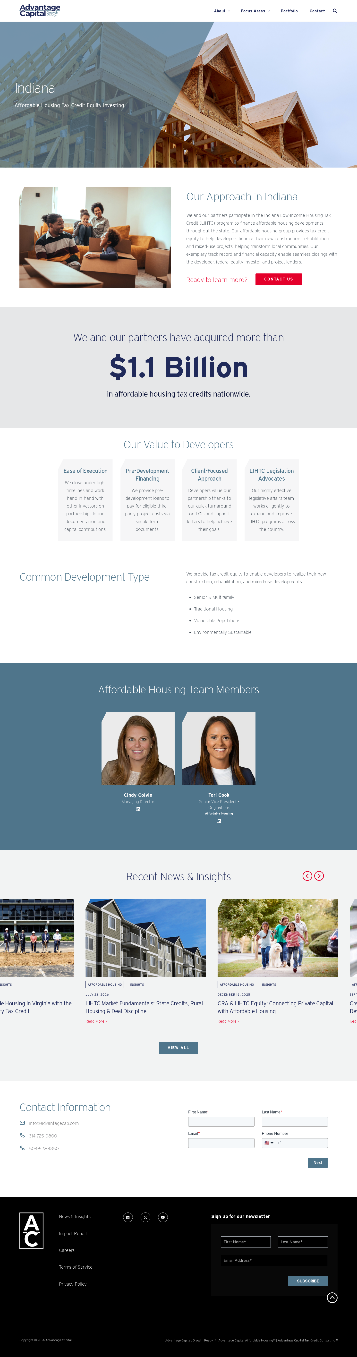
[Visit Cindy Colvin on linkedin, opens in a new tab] (138, 810)
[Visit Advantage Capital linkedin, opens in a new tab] (128, 1217)
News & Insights (75, 1216)
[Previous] (307, 876)
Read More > (96, 1021)
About (220, 11)
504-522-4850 (44, 1148)
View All (178, 1047)
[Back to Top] (332, 1297)
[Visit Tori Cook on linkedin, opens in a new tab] (219, 822)
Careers (67, 1250)
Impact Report (73, 1233)
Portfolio (289, 11)
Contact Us (278, 279)
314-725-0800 (43, 1135)
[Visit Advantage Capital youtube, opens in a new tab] (163, 1217)
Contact (317, 11)
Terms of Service (76, 1267)
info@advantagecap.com (54, 1123)
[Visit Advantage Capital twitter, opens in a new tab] (145, 1217)
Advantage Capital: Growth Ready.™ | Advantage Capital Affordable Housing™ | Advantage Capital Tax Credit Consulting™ (251, 1340)
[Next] (319, 876)
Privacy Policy (73, 1284)
